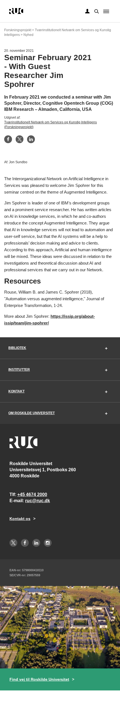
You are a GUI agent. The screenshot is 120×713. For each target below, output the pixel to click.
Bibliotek (17, 348)
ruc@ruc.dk (37, 500)
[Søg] (96, 10)
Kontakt (16, 391)
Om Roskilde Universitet (31, 413)
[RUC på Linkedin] (36, 543)
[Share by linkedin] (31, 139)
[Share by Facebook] (8, 139)
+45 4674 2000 (32, 494)
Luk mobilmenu (106, 11)
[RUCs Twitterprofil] (13, 543)
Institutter (19, 370)
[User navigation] (87, 11)
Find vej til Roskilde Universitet (39, 679)
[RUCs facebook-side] (25, 543)
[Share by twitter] (19, 139)
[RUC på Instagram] (48, 543)
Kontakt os (19, 518)
